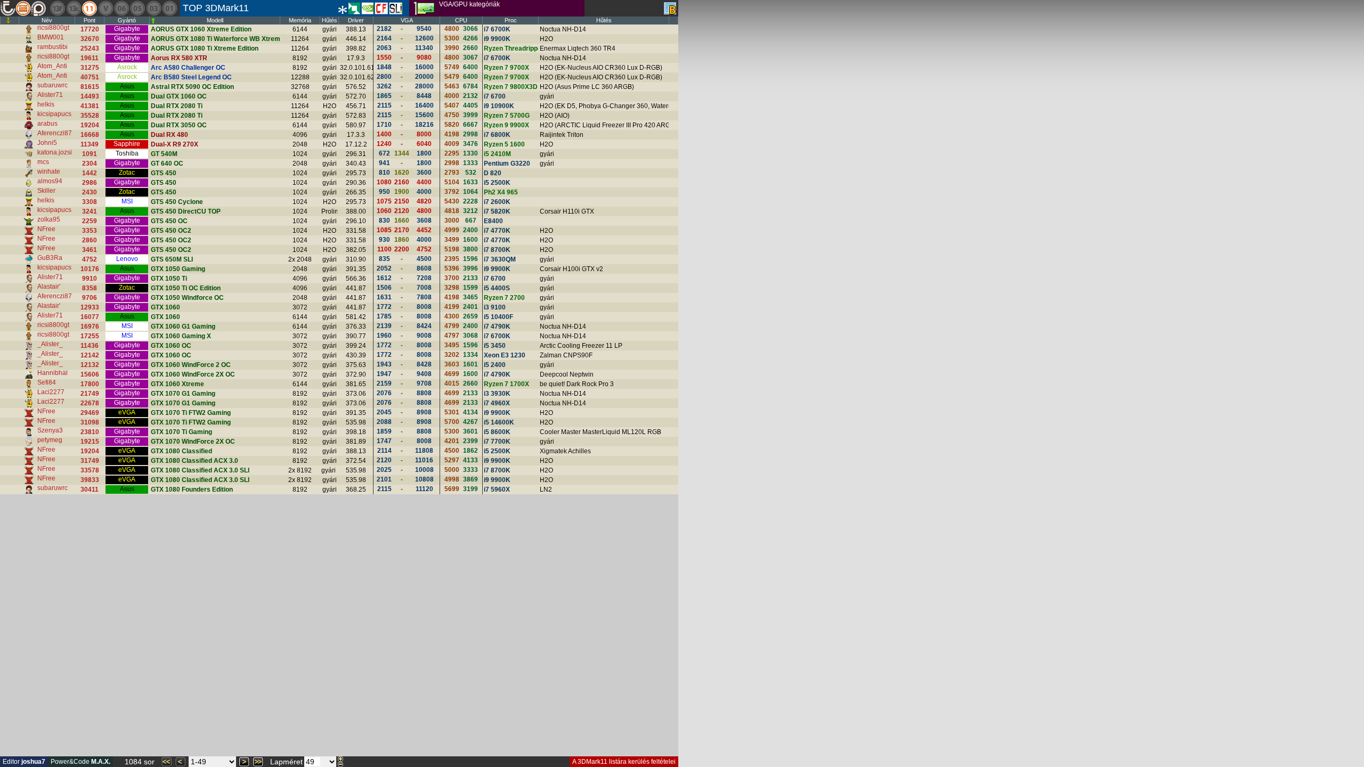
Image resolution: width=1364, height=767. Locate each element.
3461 (89, 250)
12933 (89, 307)
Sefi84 (46, 382)
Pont (89, 20)
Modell (215, 20)
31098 (89, 422)
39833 (89, 480)
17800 (89, 384)
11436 (89, 345)
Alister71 (50, 95)
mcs (43, 162)
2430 (89, 192)
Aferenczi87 (54, 133)
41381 (89, 106)
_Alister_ (50, 344)
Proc (511, 20)
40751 (89, 77)
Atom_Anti (52, 66)
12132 (89, 365)
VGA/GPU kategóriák (469, 4)
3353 (89, 230)
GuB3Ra (49, 258)
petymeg (49, 440)
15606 (89, 374)
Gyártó (127, 20)
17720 (89, 29)
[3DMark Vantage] (105, 8)
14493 (89, 96)
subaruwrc (52, 85)
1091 (89, 154)
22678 (89, 403)
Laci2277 (50, 392)
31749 (89, 460)
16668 (89, 134)
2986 (89, 182)
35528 (89, 115)
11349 (89, 144)
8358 (89, 288)
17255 (89, 336)
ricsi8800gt (53, 27)
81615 (89, 87)
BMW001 (50, 37)
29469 (89, 413)
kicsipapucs (54, 114)
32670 (89, 39)
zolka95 (48, 219)
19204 (89, 125)
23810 (89, 432)
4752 (89, 259)
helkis (45, 104)
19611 (89, 58)
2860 (89, 240)
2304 (89, 163)
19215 (89, 441)
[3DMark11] (90, 8)
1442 (89, 173)
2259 (89, 221)
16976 (89, 326)
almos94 (49, 181)
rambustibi (52, 47)
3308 (89, 202)
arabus (47, 123)
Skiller (46, 190)
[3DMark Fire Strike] (58, 8)
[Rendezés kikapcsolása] (8, 20)
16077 (89, 317)
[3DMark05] (137, 8)
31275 (89, 67)
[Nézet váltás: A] (670, 8)
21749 (89, 393)
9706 (89, 297)
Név (47, 20)
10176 (89, 269)
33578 (89, 470)
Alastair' (48, 286)
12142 (89, 355)
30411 (89, 489)
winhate (48, 171)
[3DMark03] (153, 8)
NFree (46, 229)
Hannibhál (52, 373)
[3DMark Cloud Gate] (74, 8)
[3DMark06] (121, 8)
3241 (89, 211)
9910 (89, 278)
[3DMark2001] (169, 8)
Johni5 (47, 142)
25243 (89, 48)
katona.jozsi (54, 152)
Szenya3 (50, 430)
